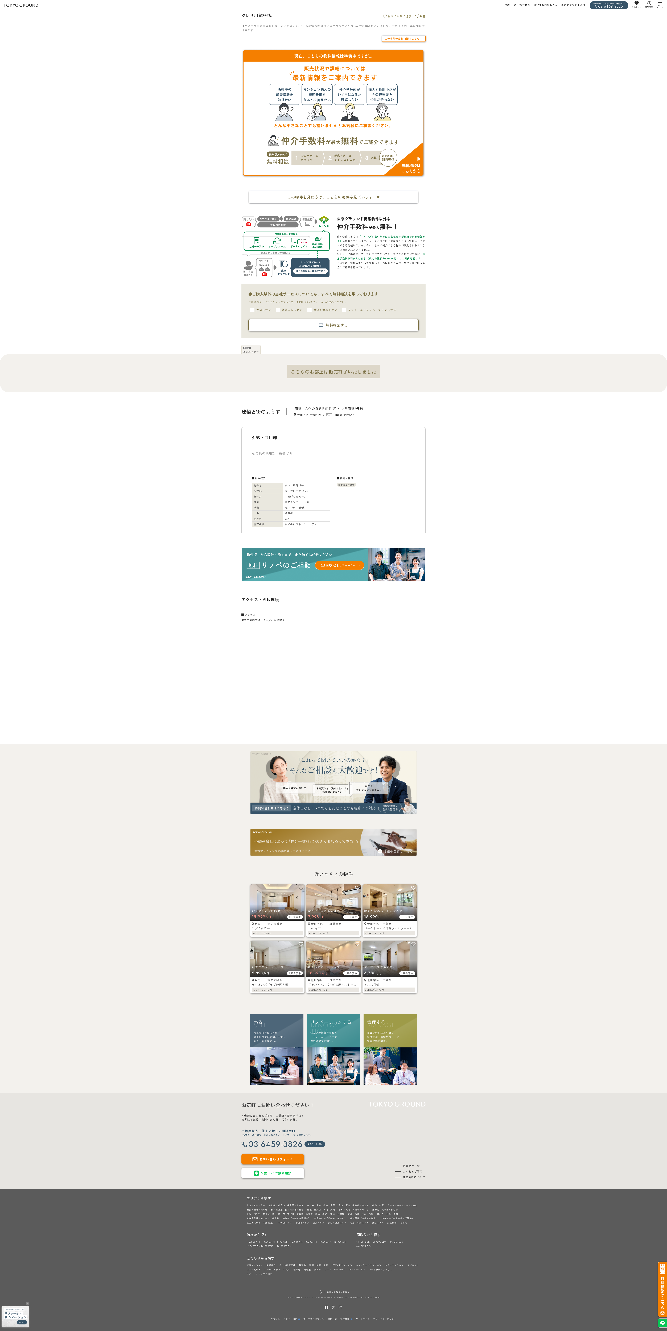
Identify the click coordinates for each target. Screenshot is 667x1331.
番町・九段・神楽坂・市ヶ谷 (354, 1209)
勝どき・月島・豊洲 (387, 1213)
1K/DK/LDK (363, 1241)
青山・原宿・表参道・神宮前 (354, 1205)
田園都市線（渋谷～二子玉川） (330, 1218)
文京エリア (319, 1222)
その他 (403, 1222)
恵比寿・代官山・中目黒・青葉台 (286, 1205)
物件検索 (525, 4)
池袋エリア (378, 1222)
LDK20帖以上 (254, 1269)
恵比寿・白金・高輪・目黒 (321, 1205)
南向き (317, 1269)
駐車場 (302, 1265)
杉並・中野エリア (359, 1222)
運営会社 (275, 1318)
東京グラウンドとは (573, 4)
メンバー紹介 (290, 1318)
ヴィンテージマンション (368, 1265)
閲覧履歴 (649, 7)
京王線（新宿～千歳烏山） (261, 1222)
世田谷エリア (302, 1222)
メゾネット (413, 1265)
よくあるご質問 (413, 1171)
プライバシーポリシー (384, 1318)
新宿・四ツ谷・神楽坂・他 (261, 1213)
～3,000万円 (253, 1241)
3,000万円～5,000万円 (276, 1241)
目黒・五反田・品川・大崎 (321, 1209)
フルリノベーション (335, 1269)
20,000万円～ (284, 1246)
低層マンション (255, 1265)
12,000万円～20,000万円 (260, 1246)
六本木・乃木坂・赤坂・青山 (402, 1205)
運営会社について (414, 1177)
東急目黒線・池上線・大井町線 (263, 1218)
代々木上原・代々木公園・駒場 (287, 1209)
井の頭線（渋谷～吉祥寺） (364, 1218)
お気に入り (637, 7)
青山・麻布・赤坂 (256, 1205)
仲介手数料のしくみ (546, 4)
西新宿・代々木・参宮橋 (385, 1209)
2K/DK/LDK (379, 1241)
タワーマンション (394, 1265)
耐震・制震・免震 (318, 1265)
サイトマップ (363, 1318)
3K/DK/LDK (396, 1241)
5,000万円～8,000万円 (304, 1241)
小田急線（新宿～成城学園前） (398, 1218)
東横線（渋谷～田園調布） (297, 1218)
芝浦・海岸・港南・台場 (360, 1213)
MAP (328, 414)
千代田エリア (285, 1222)
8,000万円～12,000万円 (333, 1241)
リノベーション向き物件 (259, 1273)
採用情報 (345, 1318)
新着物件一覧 (411, 1166)
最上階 (296, 1269)
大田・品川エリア (337, 1222)
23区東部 (392, 1222)
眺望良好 (271, 1265)
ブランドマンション (342, 1265)
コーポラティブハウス (380, 1269)
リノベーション (357, 1269)
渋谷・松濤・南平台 (257, 1209)
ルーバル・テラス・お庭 (277, 1269)
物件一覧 (510, 4)
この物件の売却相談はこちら (402, 38)
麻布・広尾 (378, 1205)
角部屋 (307, 1269)
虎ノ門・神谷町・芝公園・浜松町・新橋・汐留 (302, 1213)
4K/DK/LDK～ (364, 1246)
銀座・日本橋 (337, 1213)
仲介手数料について (313, 1318)
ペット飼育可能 (287, 1265)
